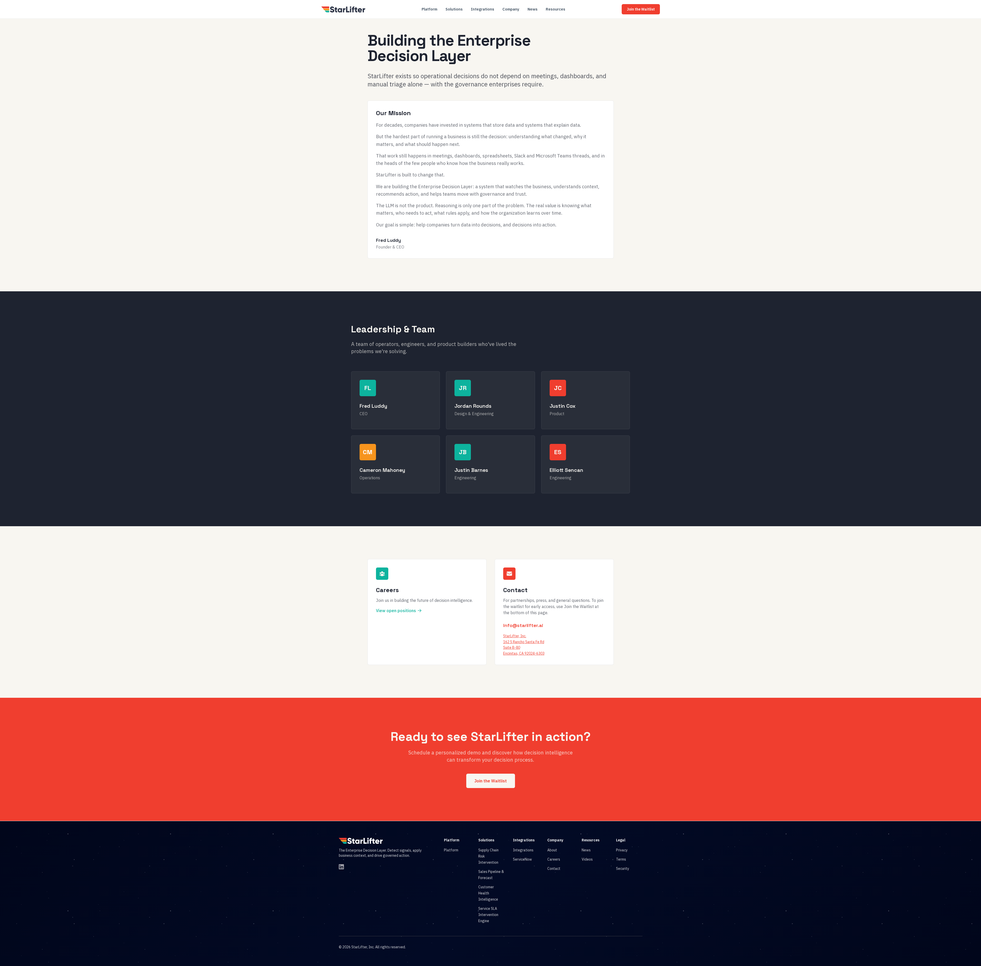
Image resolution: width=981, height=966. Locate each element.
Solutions (454, 9)
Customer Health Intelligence (488, 893)
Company (510, 9)
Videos (587, 859)
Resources (555, 9)
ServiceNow (522, 859)
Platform (429, 9)
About (552, 850)
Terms (621, 859)
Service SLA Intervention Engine (488, 914)
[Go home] (361, 841)
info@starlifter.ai (523, 625)
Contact (553, 868)
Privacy (622, 850)
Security (622, 868)
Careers (553, 859)
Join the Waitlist (641, 9)
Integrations (482, 9)
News (533, 9)
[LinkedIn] (341, 866)
